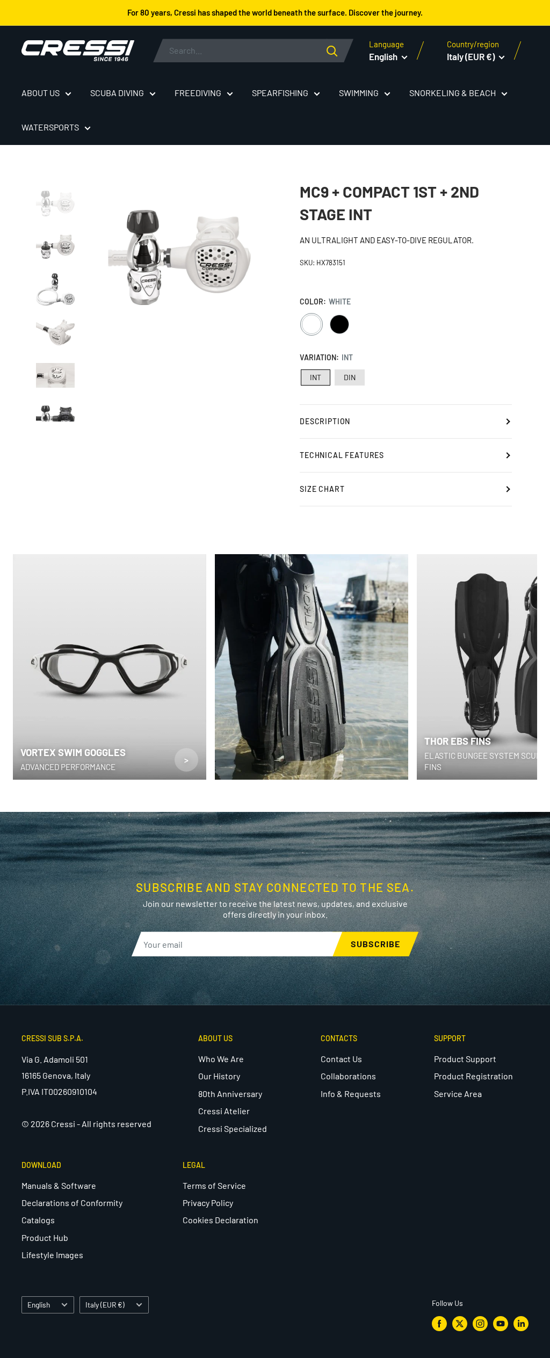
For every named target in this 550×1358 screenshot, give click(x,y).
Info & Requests (351, 1093)
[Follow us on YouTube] (500, 1323)
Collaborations (348, 1076)
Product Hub (44, 1237)
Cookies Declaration (220, 1220)
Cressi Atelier (224, 1111)
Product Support (465, 1059)
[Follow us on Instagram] (480, 1323)
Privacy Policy (208, 1202)
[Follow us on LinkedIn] (521, 1323)
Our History (219, 1076)
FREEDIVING (198, 93)
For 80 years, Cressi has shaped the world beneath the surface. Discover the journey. (275, 12)
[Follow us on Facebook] (439, 1323)
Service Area (458, 1093)
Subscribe (375, 944)
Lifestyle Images (52, 1255)
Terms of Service (214, 1185)
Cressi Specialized (232, 1128)
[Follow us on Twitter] (459, 1323)
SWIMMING (359, 93)
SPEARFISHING (280, 93)
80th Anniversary (230, 1093)
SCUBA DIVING (117, 93)
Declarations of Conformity (71, 1202)
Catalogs (38, 1220)
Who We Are (221, 1059)
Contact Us (341, 1059)
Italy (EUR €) (105, 1304)
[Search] (340, 50)
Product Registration (473, 1076)
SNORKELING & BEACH (452, 93)
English (38, 1304)
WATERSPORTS (50, 127)
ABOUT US (40, 93)
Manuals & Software (58, 1185)
